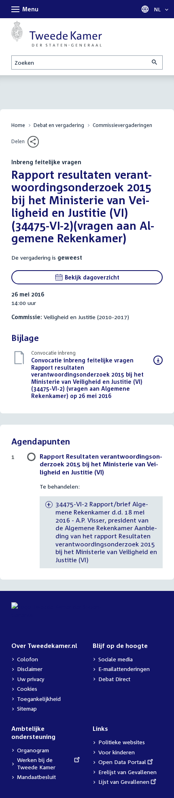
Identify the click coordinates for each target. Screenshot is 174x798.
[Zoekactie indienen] (155, 62)
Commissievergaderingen (122, 125)
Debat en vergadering (59, 125)
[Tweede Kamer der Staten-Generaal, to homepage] (56, 34)
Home (18, 125)
